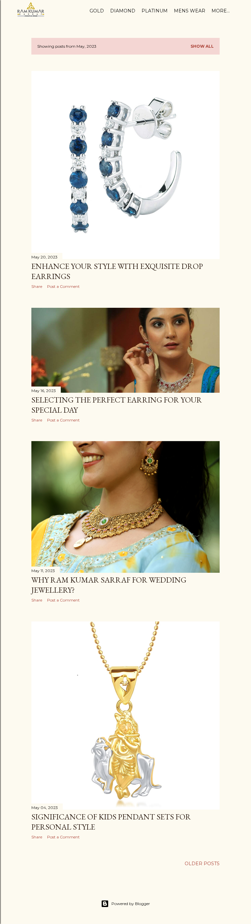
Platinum (155, 11)
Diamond (122, 11)
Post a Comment (63, 286)
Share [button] (36, 286)
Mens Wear (189, 11)
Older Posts (202, 863)
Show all (202, 46)
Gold (97, 11)
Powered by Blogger (130, 903)
